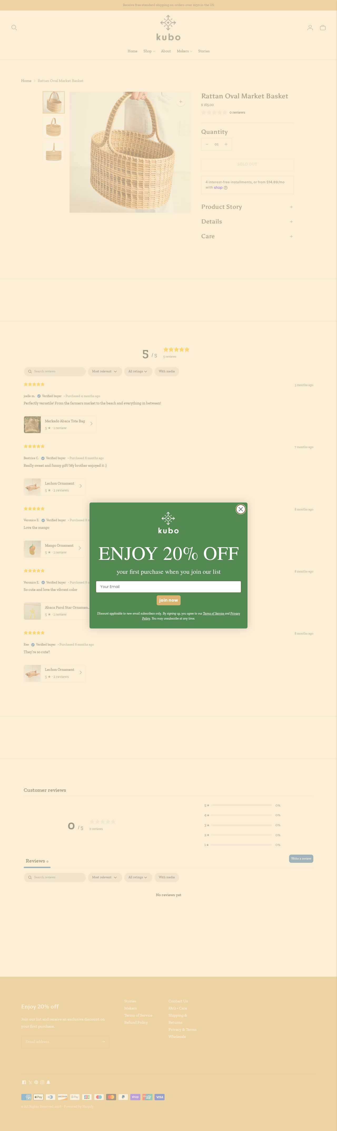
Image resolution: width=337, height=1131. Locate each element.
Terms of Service (214, 613)
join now (168, 600)
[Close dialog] (240, 509)
